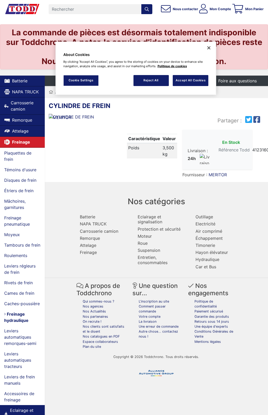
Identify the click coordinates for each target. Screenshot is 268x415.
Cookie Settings (81, 80)
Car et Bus (206, 266)
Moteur (145, 236)
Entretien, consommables (153, 260)
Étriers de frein (19, 190)
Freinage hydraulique (16, 317)
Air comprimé (209, 231)
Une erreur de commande (158, 326)
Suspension (149, 250)
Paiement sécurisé (208, 311)
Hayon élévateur (212, 252)
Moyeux (12, 234)
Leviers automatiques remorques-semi (20, 337)
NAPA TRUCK (25, 91)
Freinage (21, 142)
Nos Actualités (94, 311)
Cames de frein (19, 293)
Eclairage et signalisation (150, 219)
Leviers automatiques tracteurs (17, 360)
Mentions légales (207, 342)
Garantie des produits (211, 317)
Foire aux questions (237, 80)
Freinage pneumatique (17, 221)
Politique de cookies (172, 66)
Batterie (19, 80)
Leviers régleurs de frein (20, 269)
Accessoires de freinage (19, 396)
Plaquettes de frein (17, 156)
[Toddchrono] (22, 9)
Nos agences (93, 306)
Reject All (151, 80)
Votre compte (149, 317)
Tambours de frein (22, 245)
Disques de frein (20, 180)
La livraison (148, 321)
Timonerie (205, 245)
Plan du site (92, 347)
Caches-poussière (22, 303)
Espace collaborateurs (100, 342)
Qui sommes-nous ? (98, 301)
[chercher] (146, 9)
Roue (143, 243)
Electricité (205, 223)
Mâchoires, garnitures (15, 204)
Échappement (209, 238)
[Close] (209, 48)
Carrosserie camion (22, 106)
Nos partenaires (95, 317)
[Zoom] (82, 118)
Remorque (22, 120)
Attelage (20, 131)
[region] (135, 68)
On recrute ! (92, 321)
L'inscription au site (154, 301)
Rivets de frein (18, 282)
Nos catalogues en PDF (101, 336)
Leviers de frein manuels (19, 380)
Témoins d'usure (20, 169)
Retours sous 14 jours (211, 321)
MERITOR (218, 174)
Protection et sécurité (159, 229)
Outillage (204, 216)
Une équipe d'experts (211, 326)
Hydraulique (207, 259)
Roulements (15, 255)
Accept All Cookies (190, 80)
